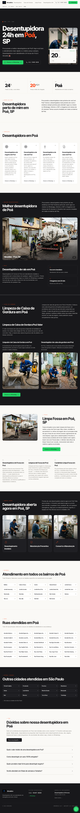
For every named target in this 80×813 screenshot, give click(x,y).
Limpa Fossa (38, 2)
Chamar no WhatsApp (13, 62)
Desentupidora (17, 2)
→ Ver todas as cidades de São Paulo (12, 700)
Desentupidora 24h (48, 2)
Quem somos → (58, 797)
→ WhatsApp (32, 795)
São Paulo (19, 6)
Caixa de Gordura (28, 2)
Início (4, 6)
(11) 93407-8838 (33, 62)
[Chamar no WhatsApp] (76, 809)
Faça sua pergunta (13, 740)
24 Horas (11, 6)
